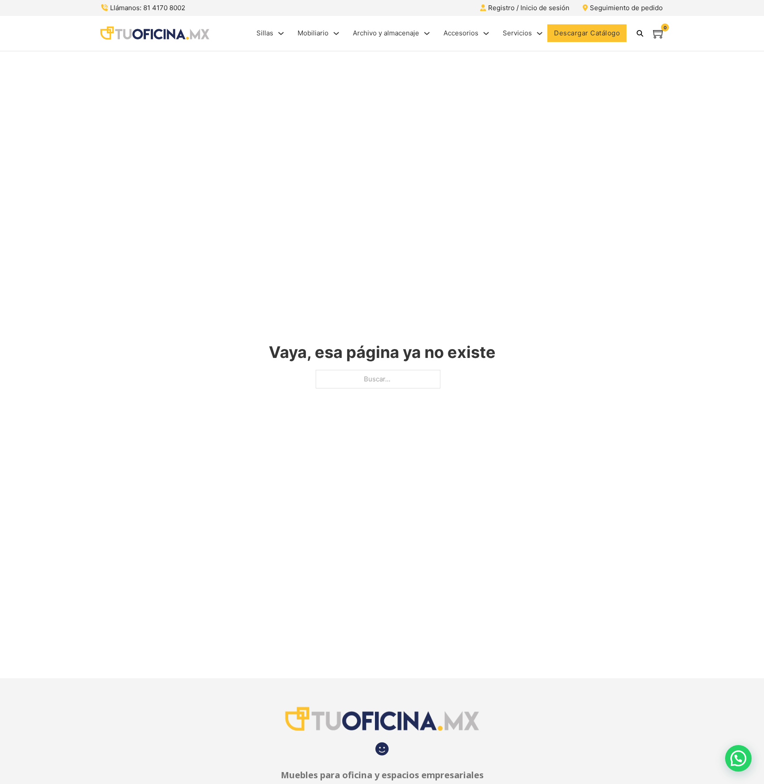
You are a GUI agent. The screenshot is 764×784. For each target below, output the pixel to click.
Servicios (517, 33)
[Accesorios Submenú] (486, 33)
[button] (738, 758)
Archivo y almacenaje (386, 33)
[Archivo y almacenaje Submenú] (427, 33)
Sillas (264, 33)
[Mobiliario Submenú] (336, 33)
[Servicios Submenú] (539, 33)
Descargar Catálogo (587, 33)
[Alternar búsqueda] (639, 33)
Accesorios (460, 33)
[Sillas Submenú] (281, 33)
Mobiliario (313, 33)
